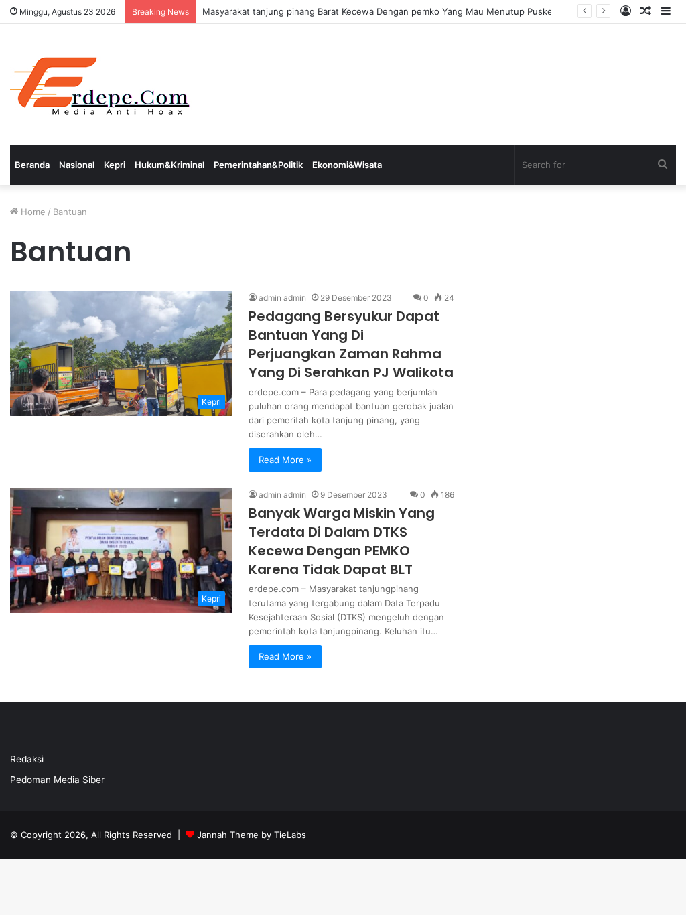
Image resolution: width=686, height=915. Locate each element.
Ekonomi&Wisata (347, 164)
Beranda (32, 164)
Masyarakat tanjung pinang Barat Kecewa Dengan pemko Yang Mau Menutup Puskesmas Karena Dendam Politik (436, 11)
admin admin (282, 298)
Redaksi (27, 759)
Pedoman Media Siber (57, 779)
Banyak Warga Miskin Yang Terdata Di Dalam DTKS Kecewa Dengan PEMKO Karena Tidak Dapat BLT (342, 541)
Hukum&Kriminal (169, 164)
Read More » (285, 459)
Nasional (76, 164)
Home (32, 211)
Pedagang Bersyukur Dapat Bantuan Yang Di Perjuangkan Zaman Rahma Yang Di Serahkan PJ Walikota (351, 344)
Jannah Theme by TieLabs (251, 834)
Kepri (114, 164)
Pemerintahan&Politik (258, 164)
